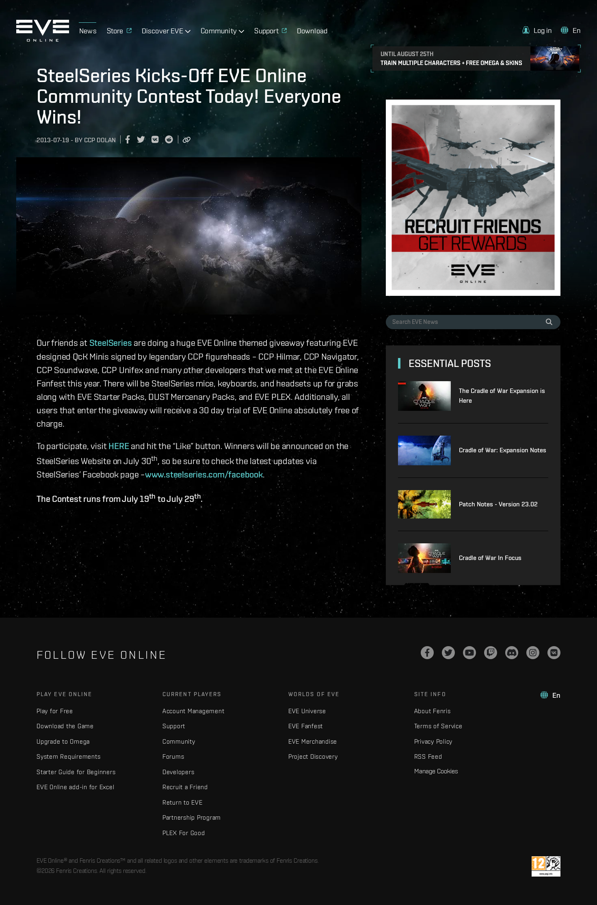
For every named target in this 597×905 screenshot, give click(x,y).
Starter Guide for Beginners (76, 771)
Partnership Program (191, 817)
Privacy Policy (433, 741)
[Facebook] (427, 652)
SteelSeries (110, 342)
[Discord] (511, 652)
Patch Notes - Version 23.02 (498, 504)
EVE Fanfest (305, 726)
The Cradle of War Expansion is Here (502, 395)
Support (173, 726)
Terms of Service (438, 726)
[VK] (553, 652)
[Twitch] (490, 652)
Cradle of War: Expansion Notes (502, 450)
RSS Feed (428, 756)
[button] (537, 30)
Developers (178, 771)
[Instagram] (532, 652)
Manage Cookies (436, 771)
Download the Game (65, 726)
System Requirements (68, 756)
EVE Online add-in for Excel (75, 786)
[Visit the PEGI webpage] (546, 866)
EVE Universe (307, 711)
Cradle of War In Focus (490, 558)
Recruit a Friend (185, 786)
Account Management (193, 711)
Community (178, 741)
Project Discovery (313, 756)
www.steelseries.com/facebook (204, 474)
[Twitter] (448, 652)
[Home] (42, 39)
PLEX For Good (183, 832)
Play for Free (55, 711)
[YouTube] (469, 652)
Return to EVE (182, 802)
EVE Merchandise (312, 741)
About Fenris (432, 711)
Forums (173, 756)
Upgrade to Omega (63, 741)
